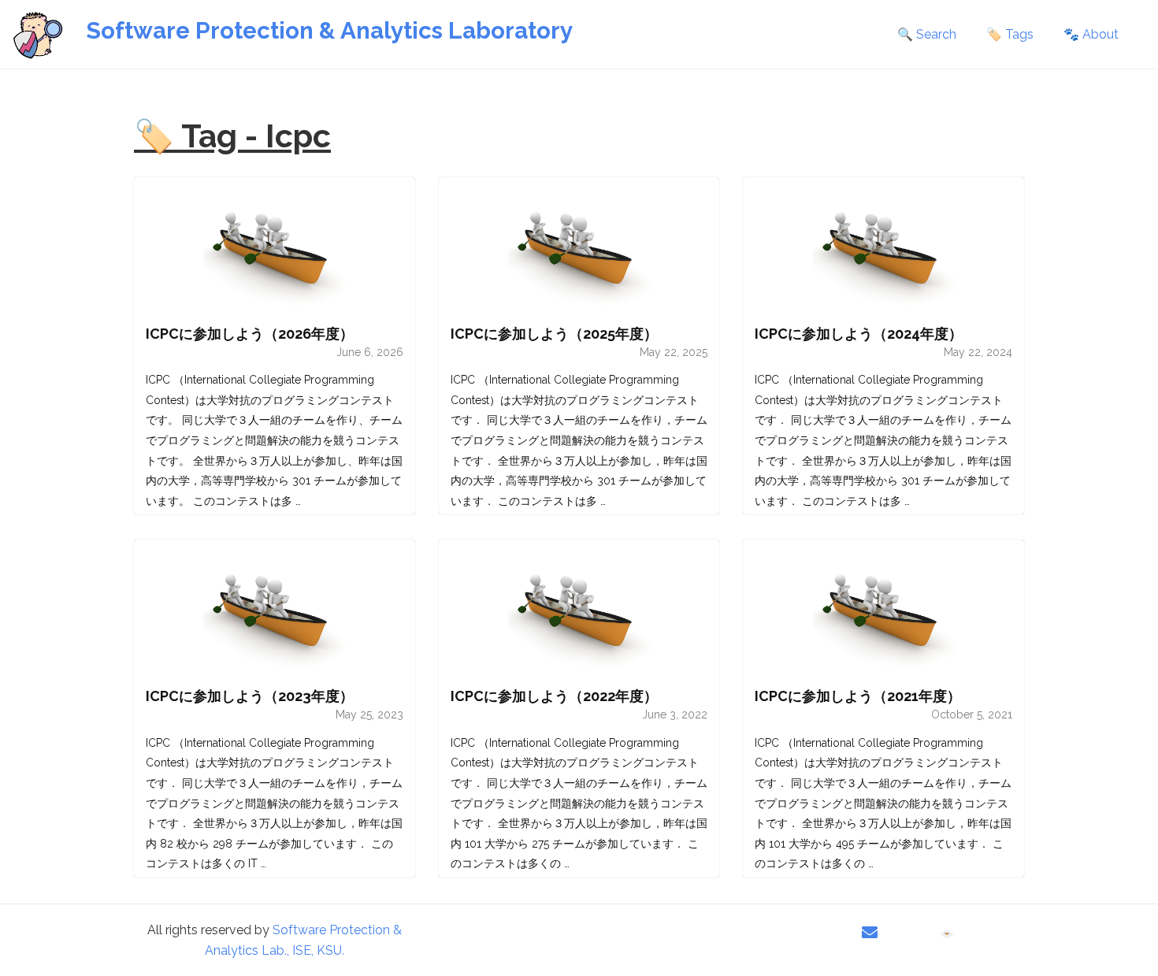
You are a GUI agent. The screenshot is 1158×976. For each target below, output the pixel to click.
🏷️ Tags (1010, 34)
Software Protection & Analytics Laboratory (329, 30)
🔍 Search (926, 34)
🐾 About (1091, 34)
